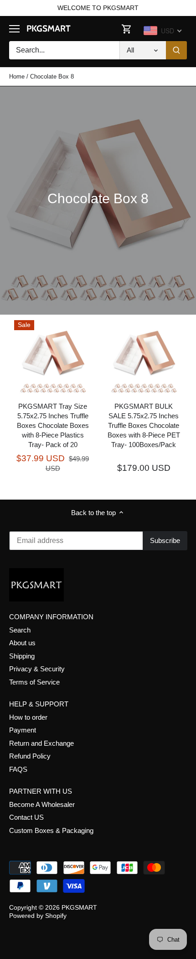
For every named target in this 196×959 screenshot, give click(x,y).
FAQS (18, 769)
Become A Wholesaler (42, 804)
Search (20, 630)
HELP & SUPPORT (38, 704)
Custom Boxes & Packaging (51, 830)
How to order (28, 717)
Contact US (26, 817)
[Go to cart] (126, 28)
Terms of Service (34, 682)
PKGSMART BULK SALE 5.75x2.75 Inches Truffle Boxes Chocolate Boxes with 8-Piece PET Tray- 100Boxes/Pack (144, 425)
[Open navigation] (14, 28)
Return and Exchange (41, 743)
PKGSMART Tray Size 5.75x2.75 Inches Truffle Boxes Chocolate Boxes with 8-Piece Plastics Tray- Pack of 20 (53, 425)
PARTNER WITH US (40, 791)
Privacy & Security (37, 669)
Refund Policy (30, 756)
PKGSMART (48, 28)
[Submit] (176, 50)
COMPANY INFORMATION (51, 617)
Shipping (22, 656)
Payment (22, 730)
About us (22, 643)
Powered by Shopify (38, 915)
